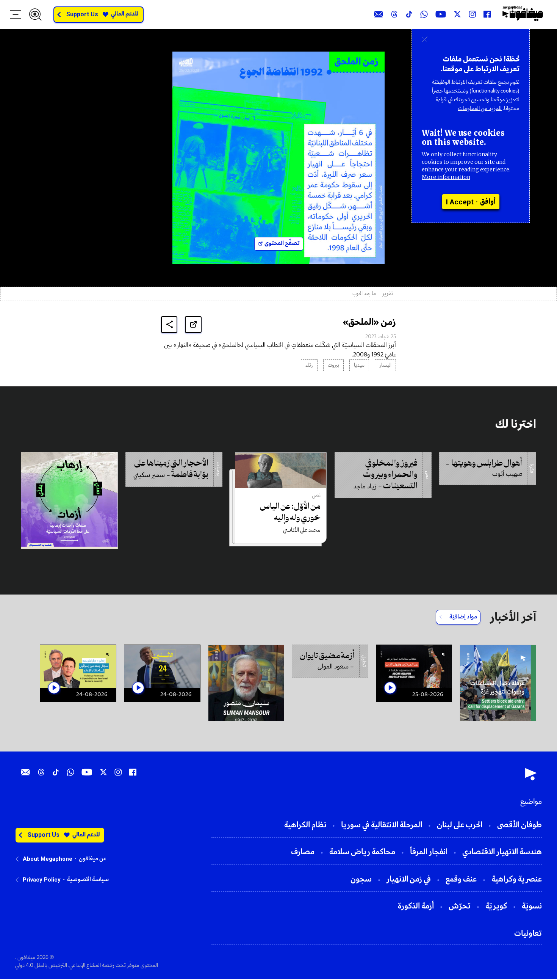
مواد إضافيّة (463, 616)
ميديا (359, 365)
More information (446, 177)
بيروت (333, 365)
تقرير (387, 294)
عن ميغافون (92, 858)
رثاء (309, 365)
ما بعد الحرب (364, 294)
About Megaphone (47, 858)
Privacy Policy (42, 879)
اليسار (385, 365)
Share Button (169, 324)
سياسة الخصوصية (88, 879)
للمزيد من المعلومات (480, 108)
